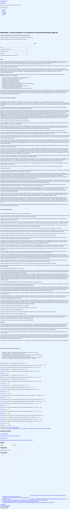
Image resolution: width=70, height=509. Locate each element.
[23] (47, 243)
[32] (20, 298)
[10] (13, 138)
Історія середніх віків (15, 428)
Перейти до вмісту (3, 1)
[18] (49, 182)
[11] (15, 146)
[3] (0, 367)
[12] (19, 151)
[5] (48, 116)
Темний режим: (3, 507)
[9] (0, 379)
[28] (37, 277)
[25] (1, 411)
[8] (9, 128)
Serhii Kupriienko (15, 427)
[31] (58, 292)
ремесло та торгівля (47, 428)
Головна (4, 9)
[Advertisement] (35, 23)
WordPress (7, 506)
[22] (39, 226)
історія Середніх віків (39, 428)
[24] (62, 246)
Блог (3, 10)
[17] (37, 178)
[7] (50, 122)
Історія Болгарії (8, 428)
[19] (17, 205)
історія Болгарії (31, 428)
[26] (7, 266)
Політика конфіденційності (5, 505)
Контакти (4, 14)
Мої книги (4, 12)
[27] (25, 272)
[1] (4, 105)
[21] (67, 223)
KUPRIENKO (2, 3)
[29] (32, 285)
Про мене (4, 13)
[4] (9, 114)
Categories (2, 450)
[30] (51, 289)
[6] (27, 118)
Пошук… (2, 445)
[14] (61, 161)
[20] (33, 221)
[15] (62, 166)
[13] (35, 156)
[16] (30, 171)
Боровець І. (26, 428)
